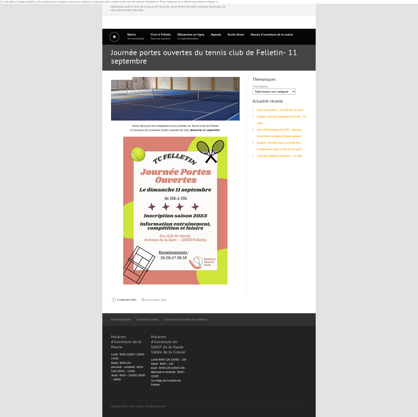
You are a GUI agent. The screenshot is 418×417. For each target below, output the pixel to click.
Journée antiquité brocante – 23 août (279, 155)
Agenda (216, 34)
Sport (164, 299)
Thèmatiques (260, 86)
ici (217, 1)
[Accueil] (114, 36)
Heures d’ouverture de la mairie (272, 34)
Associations (153, 299)
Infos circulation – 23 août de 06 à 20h (280, 110)
